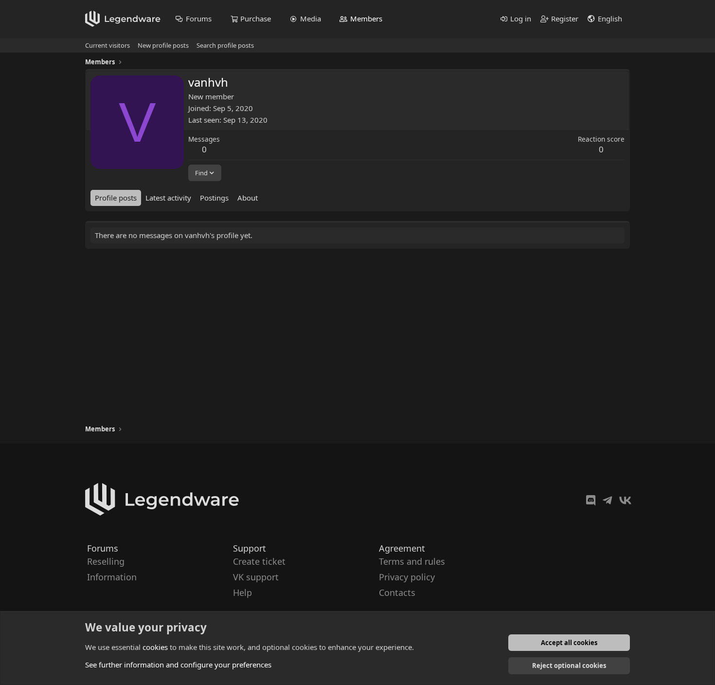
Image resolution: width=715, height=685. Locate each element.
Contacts (397, 593)
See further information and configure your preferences (178, 664)
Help (242, 593)
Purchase (255, 18)
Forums (199, 18)
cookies (155, 647)
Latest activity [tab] (168, 198)
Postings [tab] (214, 198)
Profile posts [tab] (116, 198)
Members (366, 18)
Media (310, 18)
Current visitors (107, 45)
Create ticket (259, 561)
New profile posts (163, 45)
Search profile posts (225, 45)
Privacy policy (407, 577)
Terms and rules (412, 561)
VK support (256, 577)
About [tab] (247, 198)
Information (112, 577)
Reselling (106, 561)
